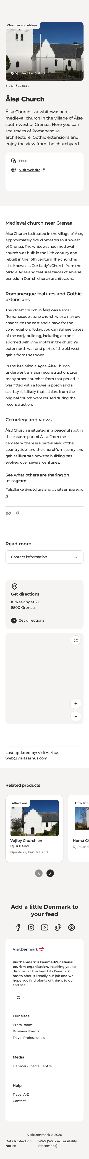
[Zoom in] (75, 703)
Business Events (26, 1031)
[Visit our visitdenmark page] (45, 927)
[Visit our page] (31, 927)
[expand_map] (76, 640)
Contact (19, 1101)
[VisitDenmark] (28, 949)
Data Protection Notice (18, 1143)
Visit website (29, 170)
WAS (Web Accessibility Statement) (57, 1143)
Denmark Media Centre (32, 1066)
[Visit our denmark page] (18, 927)
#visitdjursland (38, 489)
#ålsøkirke (14, 489)
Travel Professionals (29, 1038)
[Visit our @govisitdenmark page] (58, 927)
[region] (44, 678)
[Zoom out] (75, 716)
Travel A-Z (21, 1094)
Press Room (22, 1025)
